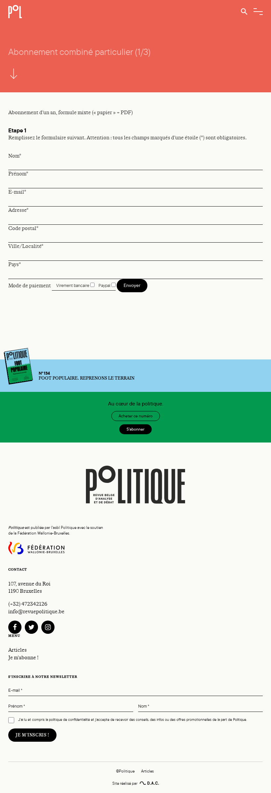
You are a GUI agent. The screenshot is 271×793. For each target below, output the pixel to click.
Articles (17, 650)
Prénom (16, 706)
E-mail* (17, 192)
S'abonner (135, 429)
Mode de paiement (29, 285)
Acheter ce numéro (136, 416)
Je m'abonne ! (23, 658)
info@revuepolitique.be (36, 612)
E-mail (15, 690)
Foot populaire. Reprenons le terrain (87, 376)
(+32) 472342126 (27, 604)
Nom (143, 706)
